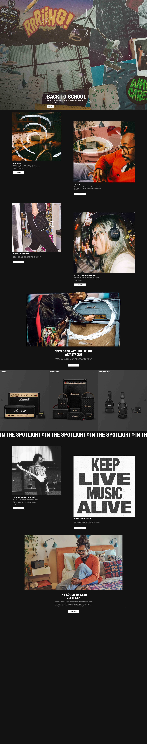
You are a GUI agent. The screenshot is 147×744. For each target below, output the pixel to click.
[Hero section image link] (73, 55)
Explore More (73, 365)
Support (135, 5)
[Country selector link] (144, 2)
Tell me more (19, 508)
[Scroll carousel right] (145, 400)
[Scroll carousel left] (2, 400)
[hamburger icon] (144, 5)
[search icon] (138, 5)
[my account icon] (140, 5)
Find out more (73, 611)
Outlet (141, 2)
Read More (80, 528)
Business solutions (124, 2)
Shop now (19, 172)
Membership (131, 2)
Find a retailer (136, 2)
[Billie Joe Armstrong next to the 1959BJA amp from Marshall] (74, 319)
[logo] (4, 4)
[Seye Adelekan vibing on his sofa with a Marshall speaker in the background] (74, 562)
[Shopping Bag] (142, 5)
